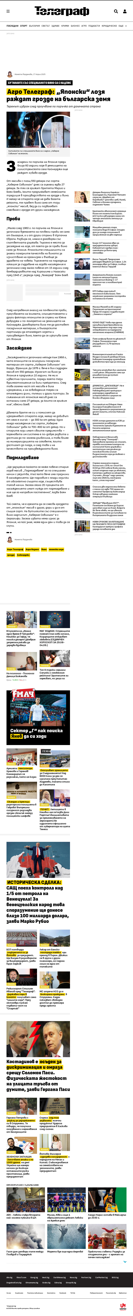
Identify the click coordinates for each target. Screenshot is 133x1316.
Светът (46, 26)
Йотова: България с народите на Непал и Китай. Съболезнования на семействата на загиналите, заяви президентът (55, 1162)
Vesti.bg (45, 1278)
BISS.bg (115, 1278)
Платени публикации (35, 1293)
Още (121, 26)
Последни (12, 26)
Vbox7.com (21, 1278)
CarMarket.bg (101, 1278)
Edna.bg (58, 1283)
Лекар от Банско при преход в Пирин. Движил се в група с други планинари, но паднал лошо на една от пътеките (54, 958)
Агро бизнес (32, 549)
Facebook (62, 1293)
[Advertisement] (38, 581)
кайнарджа (23, 555)
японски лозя (56, 549)
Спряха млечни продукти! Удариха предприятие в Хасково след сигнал (54, 1123)
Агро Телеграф (15, 549)
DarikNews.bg (60, 1278)
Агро (84, 26)
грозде (11, 555)
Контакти (51, 1293)
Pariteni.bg (86, 1278)
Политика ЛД (111, 1293)
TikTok (72, 1293)
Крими (65, 26)
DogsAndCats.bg (13, 1283)
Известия (123, 1293)
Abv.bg (9, 1278)
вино (44, 549)
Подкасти (94, 26)
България (34, 26)
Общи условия (34, 1308)
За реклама (19, 1293)
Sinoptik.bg (71, 1283)
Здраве (55, 26)
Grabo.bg (46, 1283)
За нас (8, 1293)
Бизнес (75, 26)
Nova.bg (73, 1278)
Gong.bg (34, 1278)
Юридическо (109, 26)
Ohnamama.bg (32, 1283)
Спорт (23, 26)
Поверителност (96, 1293)
